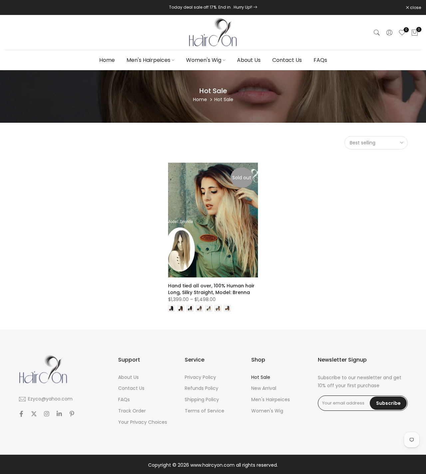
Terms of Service (204, 411)
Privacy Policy (200, 377)
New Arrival (263, 388)
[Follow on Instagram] (47, 414)
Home (107, 60)
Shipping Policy (202, 399)
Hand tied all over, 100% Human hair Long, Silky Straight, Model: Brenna (211, 289)
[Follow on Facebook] (21, 414)
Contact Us (287, 60)
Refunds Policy (201, 388)
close (14, 8)
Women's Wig (203, 60)
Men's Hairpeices (148, 60)
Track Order (132, 411)
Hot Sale (260, 377)
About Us (249, 60)
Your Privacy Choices (142, 422)
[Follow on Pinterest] (72, 414)
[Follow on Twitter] (34, 414)
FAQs (320, 60)
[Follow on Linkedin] (59, 414)
